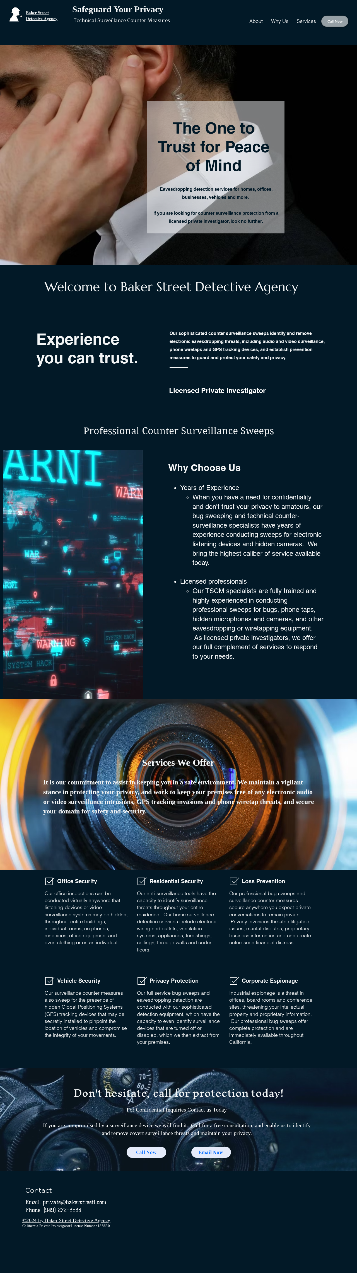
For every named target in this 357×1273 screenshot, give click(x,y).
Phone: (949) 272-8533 (53, 1210)
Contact (38, 1190)
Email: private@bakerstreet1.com (65, 1202)
